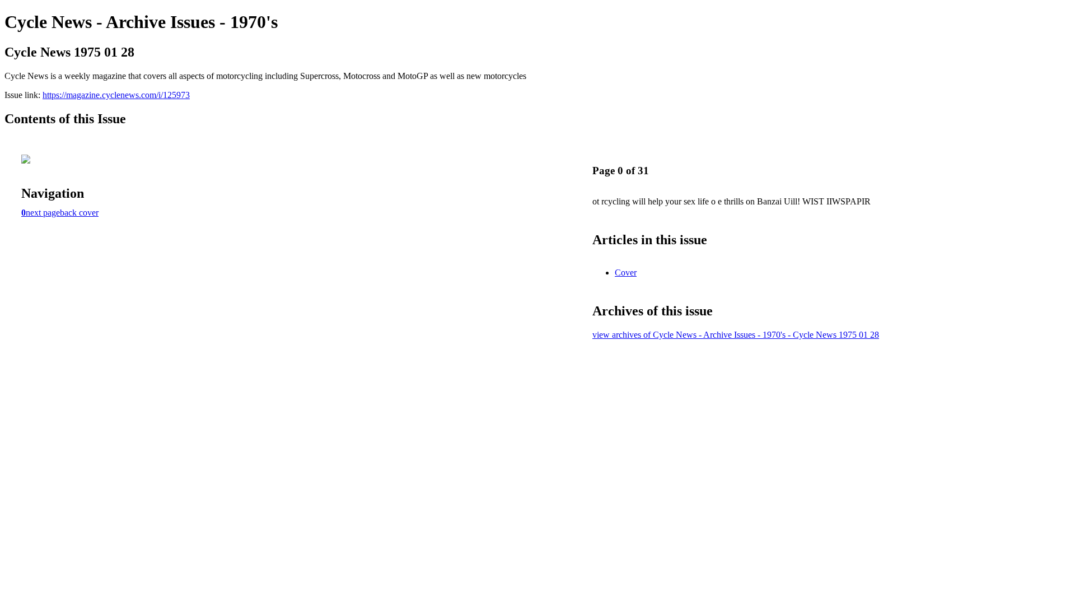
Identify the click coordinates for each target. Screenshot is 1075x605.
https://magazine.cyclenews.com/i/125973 (116, 95)
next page (43, 212)
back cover (79, 212)
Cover (626, 272)
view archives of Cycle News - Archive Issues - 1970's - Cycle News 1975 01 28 (735, 334)
